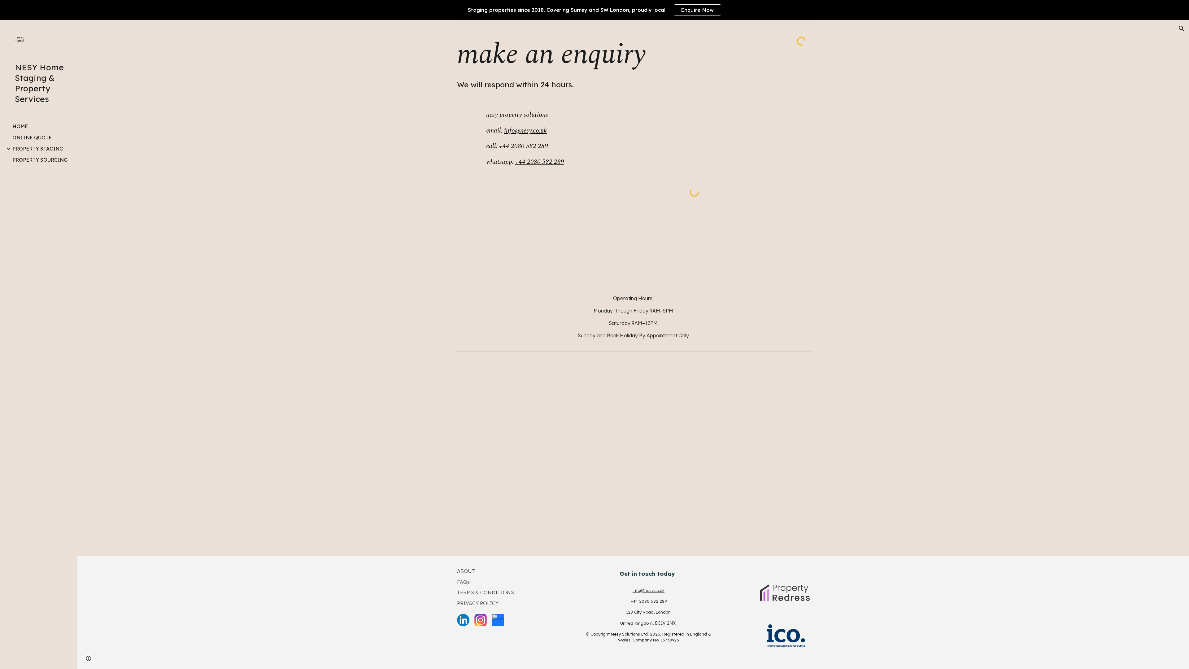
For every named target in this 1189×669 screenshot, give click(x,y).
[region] (594, 10)
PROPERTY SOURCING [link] (40, 160)
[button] (1181, 28)
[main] (618, 63)
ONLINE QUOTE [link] (32, 137)
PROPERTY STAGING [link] (37, 149)
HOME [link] (20, 126)
